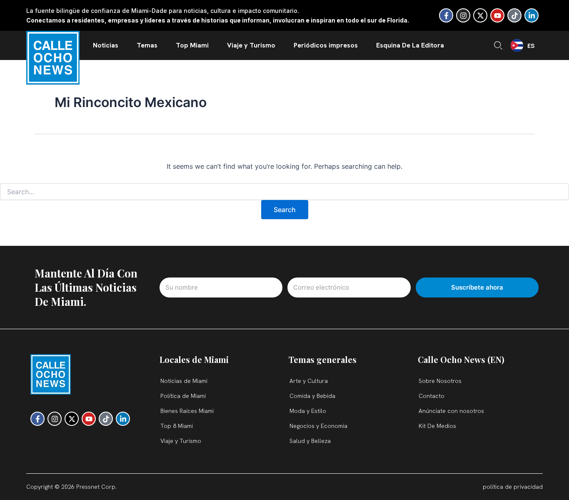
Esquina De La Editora (410, 45)
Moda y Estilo (307, 411)
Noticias (105, 45)
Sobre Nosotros (440, 381)
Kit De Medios (437, 426)
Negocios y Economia (318, 426)
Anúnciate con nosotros (451, 411)
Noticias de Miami (183, 381)
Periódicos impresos (326, 45)
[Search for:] (284, 191)
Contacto (431, 396)
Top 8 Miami (176, 426)
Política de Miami (183, 396)
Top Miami (192, 45)
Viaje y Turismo (251, 45)
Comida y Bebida (312, 396)
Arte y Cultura (308, 381)
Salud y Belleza (310, 441)
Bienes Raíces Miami (187, 411)
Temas (147, 45)
